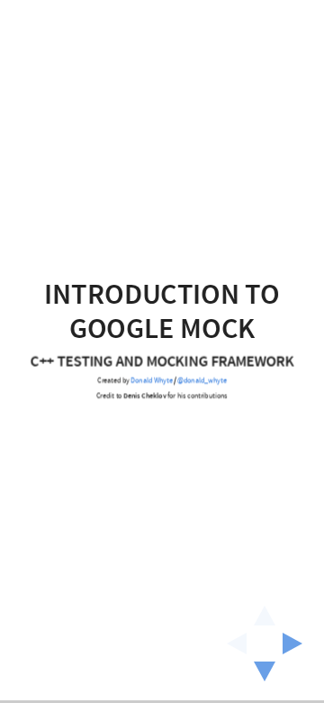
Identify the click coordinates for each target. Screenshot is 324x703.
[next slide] (298, 643)
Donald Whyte (152, 381)
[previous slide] (231, 643)
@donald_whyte (202, 381)
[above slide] (264, 610)
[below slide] (264, 677)
